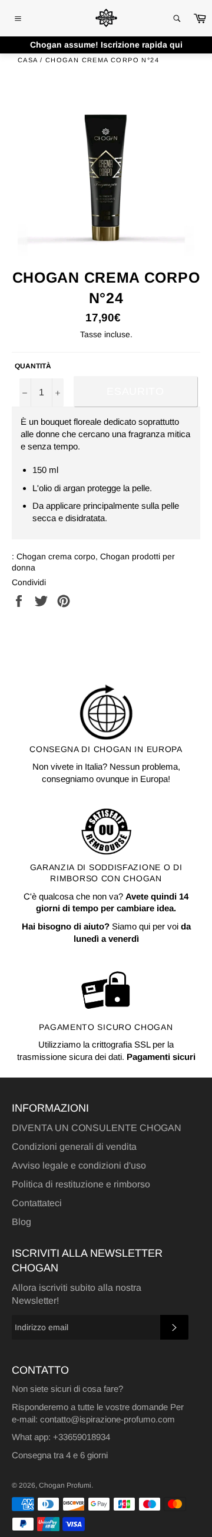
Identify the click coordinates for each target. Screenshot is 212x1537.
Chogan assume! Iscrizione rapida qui (106, 44)
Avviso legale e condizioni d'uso (79, 1165)
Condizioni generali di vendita (74, 1147)
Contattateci (37, 1203)
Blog (21, 1222)
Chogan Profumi (65, 1485)
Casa (28, 59)
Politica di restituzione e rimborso (81, 1184)
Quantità (33, 366)
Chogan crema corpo (55, 556)
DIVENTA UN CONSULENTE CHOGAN (96, 1128)
